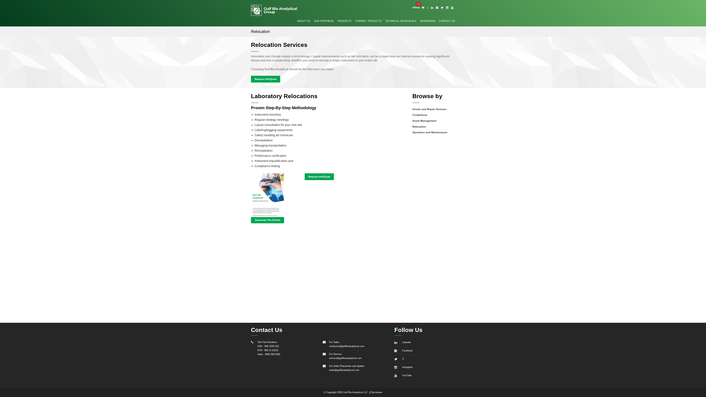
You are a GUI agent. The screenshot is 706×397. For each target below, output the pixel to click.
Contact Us (447, 21)
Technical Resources (400, 21)
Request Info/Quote (266, 79)
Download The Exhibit (267, 220)
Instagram (407, 367)
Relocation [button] (419, 126)
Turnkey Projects (368, 21)
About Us (303, 21)
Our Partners (324, 21)
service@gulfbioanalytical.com (345, 358)
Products (345, 21)
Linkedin (406, 342)
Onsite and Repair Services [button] (429, 109)
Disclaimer (376, 392)
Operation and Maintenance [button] (429, 132)
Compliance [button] (419, 114)
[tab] (433, 109)
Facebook (407, 350)
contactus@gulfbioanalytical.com (346, 346)
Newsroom (427, 21)
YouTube (406, 375)
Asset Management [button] (424, 120)
